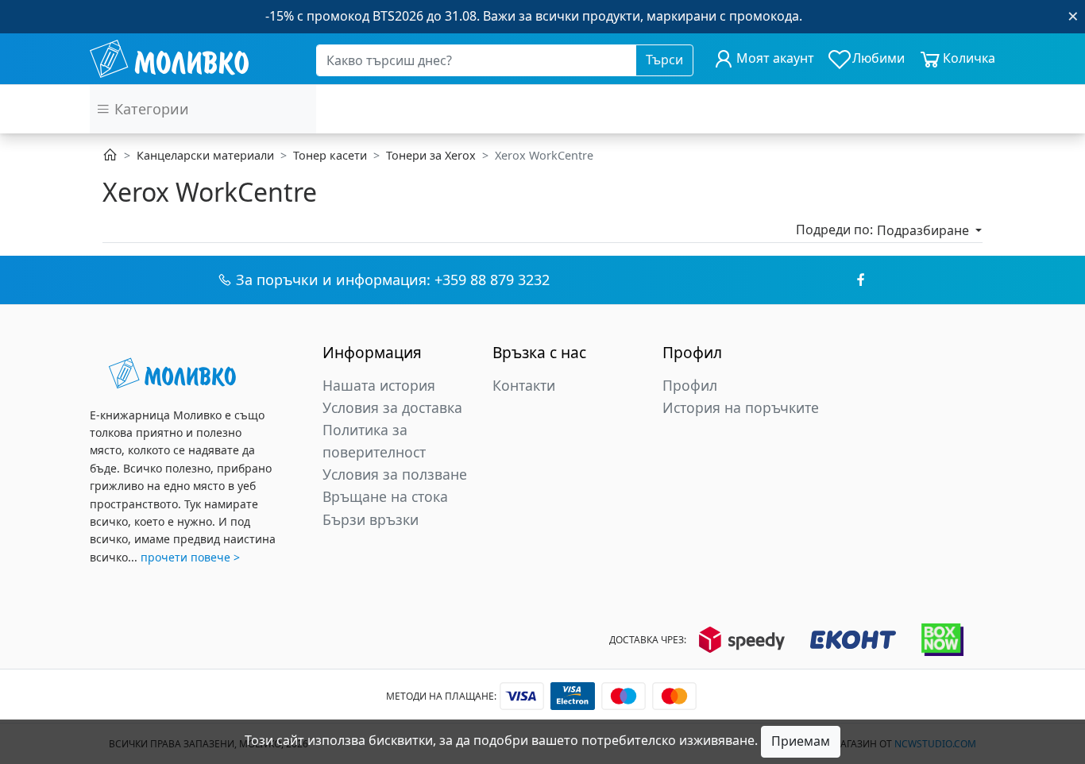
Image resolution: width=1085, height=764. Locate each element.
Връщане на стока (385, 496)
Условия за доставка (392, 407)
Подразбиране (924, 230)
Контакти (523, 385)
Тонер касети (330, 155)
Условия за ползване (394, 474)
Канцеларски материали (205, 155)
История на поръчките (740, 407)
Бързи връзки (370, 519)
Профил (689, 385)
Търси (664, 59)
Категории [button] (149, 108)
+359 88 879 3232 (492, 279)
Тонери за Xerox (431, 155)
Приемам (800, 741)
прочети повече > (190, 557)
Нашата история (378, 385)
